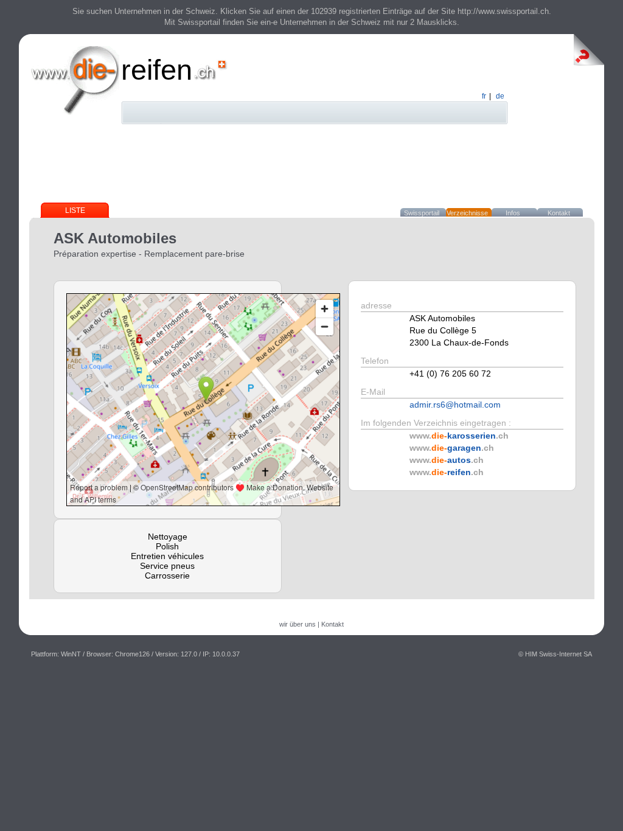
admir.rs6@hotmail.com (455, 404)
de (500, 96)
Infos (513, 213)
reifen (156, 70)
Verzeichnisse (467, 213)
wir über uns (297, 624)
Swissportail (421, 213)
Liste (75, 210)
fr (484, 96)
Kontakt (559, 213)
